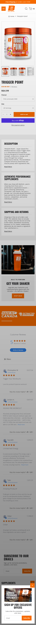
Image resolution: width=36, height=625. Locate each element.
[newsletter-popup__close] (32, 585)
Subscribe (26, 618)
